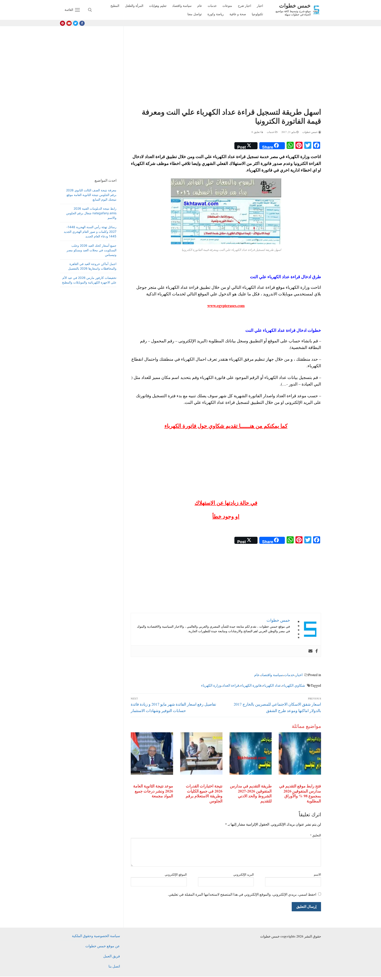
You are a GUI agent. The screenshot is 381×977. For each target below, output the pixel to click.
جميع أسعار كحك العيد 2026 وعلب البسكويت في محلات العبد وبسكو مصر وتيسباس (91, 250)
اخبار (299, 674)
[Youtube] (68, 23)
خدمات (271, 132)
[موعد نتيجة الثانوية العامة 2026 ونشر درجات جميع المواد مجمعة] (152, 753)
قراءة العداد (230, 685)
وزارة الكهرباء (211, 685)
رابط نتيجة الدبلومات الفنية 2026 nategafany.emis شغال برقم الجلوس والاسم (91, 213)
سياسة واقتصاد (272, 674)
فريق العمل (111, 956)
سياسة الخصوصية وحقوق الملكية (96, 935)
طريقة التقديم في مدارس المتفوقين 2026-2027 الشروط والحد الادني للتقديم (251, 793)
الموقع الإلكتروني (176, 874)
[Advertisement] (226, 68)
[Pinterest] (62, 23)
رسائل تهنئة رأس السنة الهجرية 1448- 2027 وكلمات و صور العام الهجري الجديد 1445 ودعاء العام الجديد (90, 231)
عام (257, 674)
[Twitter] (75, 23)
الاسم (317, 874)
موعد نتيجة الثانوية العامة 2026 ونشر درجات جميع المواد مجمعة (153, 791)
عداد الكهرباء (272, 685)
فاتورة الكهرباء (250, 685)
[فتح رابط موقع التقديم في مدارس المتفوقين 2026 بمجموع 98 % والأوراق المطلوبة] (300, 753)
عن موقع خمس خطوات (102, 945)
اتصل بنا (114, 966)
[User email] (310, 651)
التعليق (315, 835)
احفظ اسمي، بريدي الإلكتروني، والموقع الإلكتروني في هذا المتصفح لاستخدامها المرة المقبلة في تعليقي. (242, 894)
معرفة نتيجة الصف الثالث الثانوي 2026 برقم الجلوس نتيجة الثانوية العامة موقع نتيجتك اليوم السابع (91, 194)
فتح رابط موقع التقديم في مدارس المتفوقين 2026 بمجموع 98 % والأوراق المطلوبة (300, 793)
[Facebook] (81, 23)
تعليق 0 (256, 132)
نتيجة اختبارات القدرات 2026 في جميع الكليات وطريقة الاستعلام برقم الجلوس (204, 793)
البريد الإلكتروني (243, 874)
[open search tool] (90, 10)
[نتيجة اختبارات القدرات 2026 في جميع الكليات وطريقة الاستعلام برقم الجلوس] (201, 753)
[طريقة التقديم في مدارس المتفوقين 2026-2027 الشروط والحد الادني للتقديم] (251, 753)
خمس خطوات (295, 5)
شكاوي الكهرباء (293, 685)
